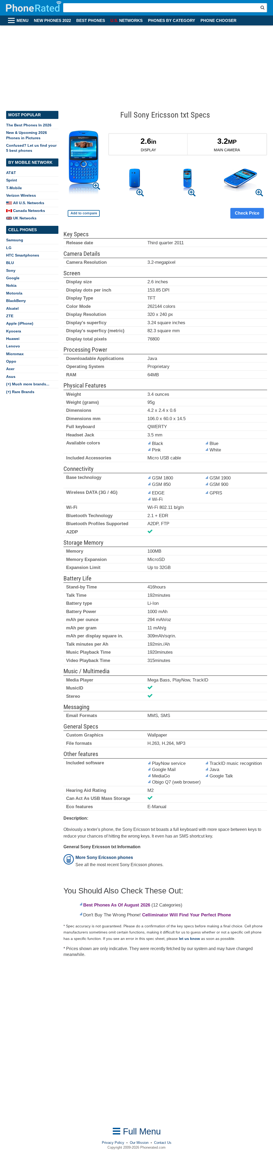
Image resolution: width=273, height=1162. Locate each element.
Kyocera (13, 331)
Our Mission (139, 1143)
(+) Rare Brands (20, 392)
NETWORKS (126, 20)
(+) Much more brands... (27, 384)
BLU (10, 263)
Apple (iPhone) (19, 323)
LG (8, 248)
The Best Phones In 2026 (28, 125)
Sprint (11, 180)
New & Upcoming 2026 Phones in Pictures (26, 135)
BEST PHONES (90, 20)
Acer (10, 369)
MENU (23, 20)
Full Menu (141, 1131)
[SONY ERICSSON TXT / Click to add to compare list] (84, 213)
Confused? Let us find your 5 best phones (31, 148)
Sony (10, 270)
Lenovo (13, 346)
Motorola (14, 293)
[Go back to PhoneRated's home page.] (34, 8)
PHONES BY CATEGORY (171, 20)
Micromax (15, 354)
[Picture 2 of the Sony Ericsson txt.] (187, 181)
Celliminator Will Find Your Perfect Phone (186, 914)
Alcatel (12, 308)
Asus (10, 376)
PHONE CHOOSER (218, 20)
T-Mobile (14, 188)
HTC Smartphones (22, 255)
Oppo (11, 361)
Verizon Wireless (21, 195)
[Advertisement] (136, 65)
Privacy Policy (113, 1143)
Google (12, 278)
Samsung (14, 240)
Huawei (12, 338)
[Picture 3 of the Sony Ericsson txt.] (240, 181)
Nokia (11, 285)
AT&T (11, 173)
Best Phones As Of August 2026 (116, 905)
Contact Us (162, 1143)
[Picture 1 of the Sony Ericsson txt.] (135, 181)
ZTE (9, 316)
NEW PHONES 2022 (52, 20)
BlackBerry (16, 301)
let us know (189, 938)
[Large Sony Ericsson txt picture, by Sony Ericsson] (83, 163)
